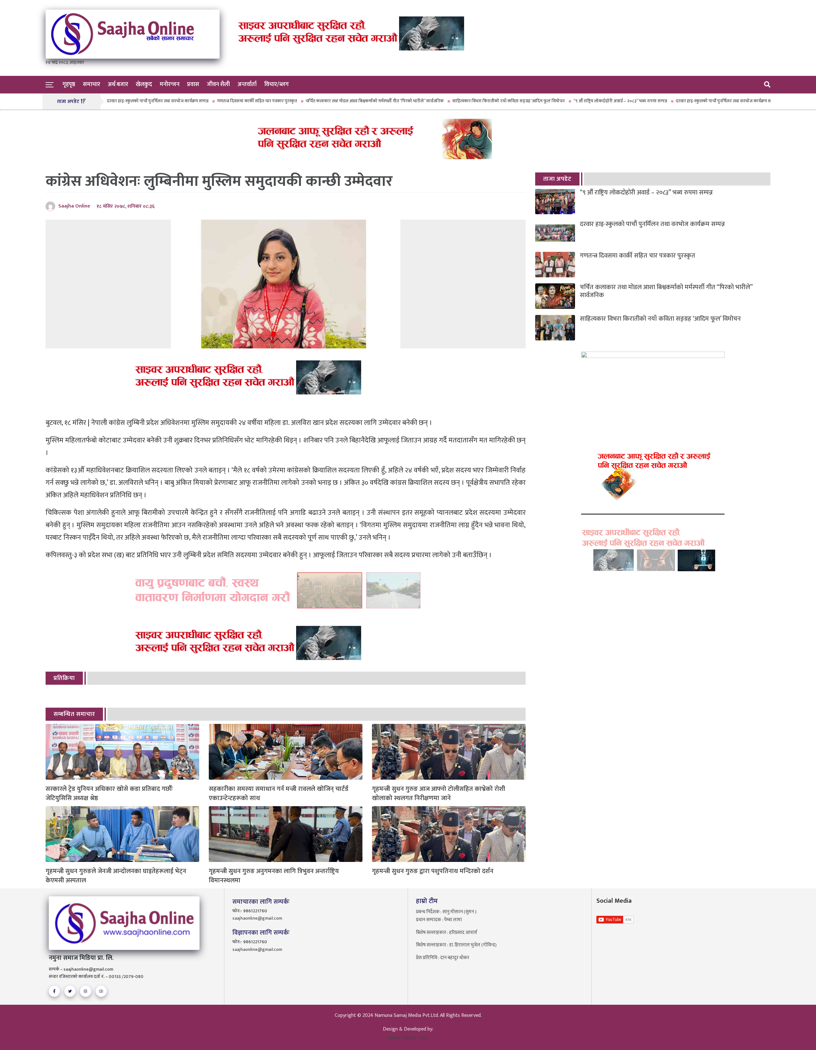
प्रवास (193, 84)
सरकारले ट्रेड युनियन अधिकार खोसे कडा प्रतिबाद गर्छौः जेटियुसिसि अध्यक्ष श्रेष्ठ (109, 793)
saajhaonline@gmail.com (257, 918)
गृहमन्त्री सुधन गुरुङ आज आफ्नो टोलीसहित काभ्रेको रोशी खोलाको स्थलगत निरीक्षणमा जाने (438, 793)
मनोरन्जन (169, 84)
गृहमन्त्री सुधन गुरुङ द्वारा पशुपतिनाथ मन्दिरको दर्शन (432, 871)
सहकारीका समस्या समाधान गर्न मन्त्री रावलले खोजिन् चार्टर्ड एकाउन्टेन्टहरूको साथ (278, 793)
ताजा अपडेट (557, 179)
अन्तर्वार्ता (247, 84)
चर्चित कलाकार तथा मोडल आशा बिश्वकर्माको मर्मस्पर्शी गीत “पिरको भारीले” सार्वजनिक (342, 101)
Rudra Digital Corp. (408, 1037)
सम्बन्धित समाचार (74, 714)
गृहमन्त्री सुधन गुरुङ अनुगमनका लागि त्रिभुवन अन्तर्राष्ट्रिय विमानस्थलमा (274, 876)
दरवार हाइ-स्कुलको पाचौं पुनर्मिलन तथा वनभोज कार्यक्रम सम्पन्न (125, 101)
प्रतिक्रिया (64, 678)
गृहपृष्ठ (68, 84)
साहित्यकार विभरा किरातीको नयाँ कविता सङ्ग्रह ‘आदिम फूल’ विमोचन (476, 101)
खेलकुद (144, 84)
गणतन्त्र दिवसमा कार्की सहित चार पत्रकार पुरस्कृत (225, 101)
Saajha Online (74, 206)
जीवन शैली (218, 84)
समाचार (91, 84)
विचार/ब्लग (276, 84)
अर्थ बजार (118, 84)
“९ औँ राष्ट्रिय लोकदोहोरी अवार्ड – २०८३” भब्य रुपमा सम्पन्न (588, 101)
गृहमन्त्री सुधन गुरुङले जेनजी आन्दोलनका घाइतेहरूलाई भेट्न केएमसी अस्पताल (116, 876)
